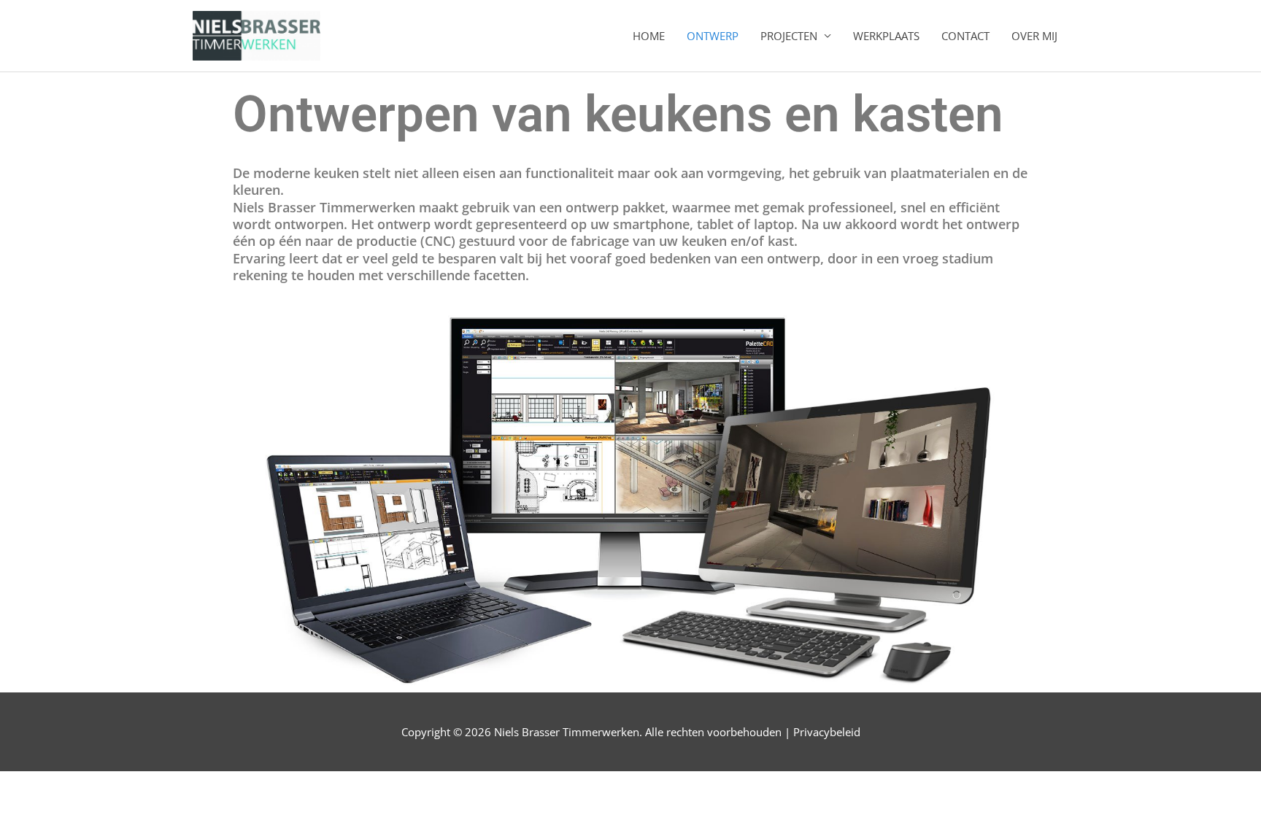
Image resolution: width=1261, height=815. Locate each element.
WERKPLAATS (886, 35)
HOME (649, 35)
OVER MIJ (1034, 35)
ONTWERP (713, 35)
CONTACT (965, 35)
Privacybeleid (826, 732)
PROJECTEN (788, 35)
